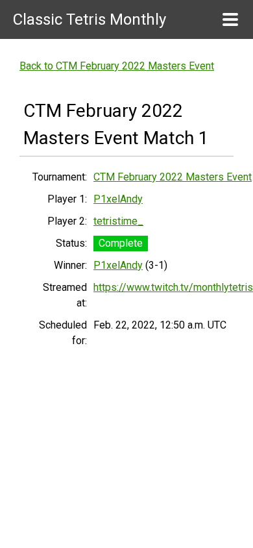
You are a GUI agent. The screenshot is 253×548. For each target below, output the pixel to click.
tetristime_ (118, 221)
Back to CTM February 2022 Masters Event (116, 66)
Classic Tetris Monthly (89, 19)
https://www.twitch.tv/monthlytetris (173, 287)
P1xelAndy (118, 199)
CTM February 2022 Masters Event (172, 177)
